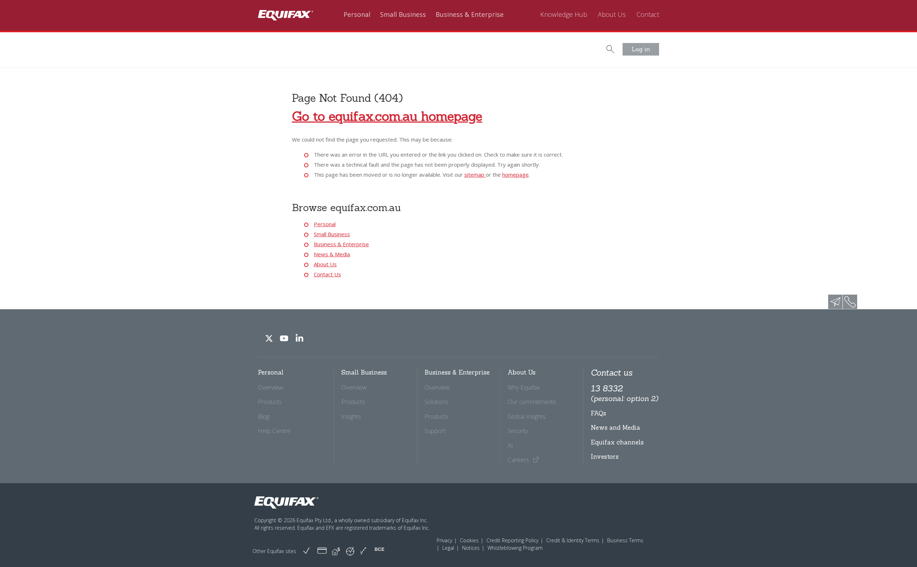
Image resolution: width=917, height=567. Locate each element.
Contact (648, 15)
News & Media (332, 254)
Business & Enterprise (470, 15)
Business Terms (625, 540)
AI (510, 445)
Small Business (403, 15)
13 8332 (624, 393)
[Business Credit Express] (379, 551)
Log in (641, 49)
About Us (612, 15)
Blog (263, 416)
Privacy (444, 540)
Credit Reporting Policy (512, 540)
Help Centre (274, 431)
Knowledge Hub (563, 15)
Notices (471, 547)
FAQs (598, 413)
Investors (605, 457)
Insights (351, 416)
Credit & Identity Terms (572, 540)
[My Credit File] (322, 551)
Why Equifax (524, 387)
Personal (357, 15)
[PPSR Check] (350, 550)
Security (518, 431)
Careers (519, 460)
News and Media (615, 428)
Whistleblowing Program (515, 547)
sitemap (475, 174)
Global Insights (527, 416)
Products (270, 401)
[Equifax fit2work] (363, 551)
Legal (448, 547)
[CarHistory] (306, 551)
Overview (270, 387)
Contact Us (327, 274)
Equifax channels (617, 442)
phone (850, 302)
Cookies (469, 540)
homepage (515, 174)
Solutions (436, 401)
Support (435, 431)
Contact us (611, 372)
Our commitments (532, 401)
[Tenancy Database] (336, 551)
